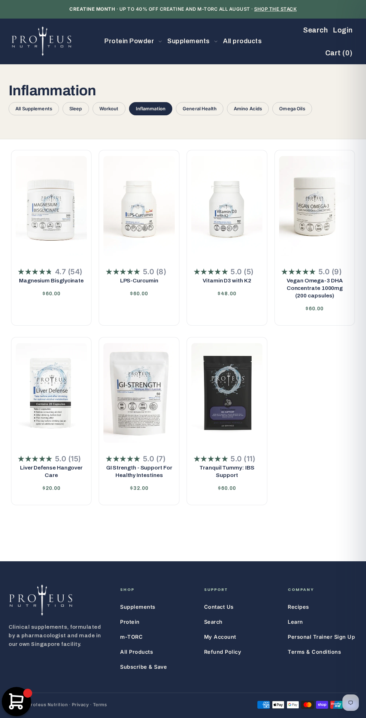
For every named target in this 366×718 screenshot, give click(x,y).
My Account (220, 637)
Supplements (137, 607)
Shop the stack (275, 9)
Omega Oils (292, 108)
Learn (295, 622)
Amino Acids (248, 108)
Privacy (80, 704)
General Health (200, 108)
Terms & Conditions (314, 652)
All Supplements (33, 108)
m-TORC (131, 637)
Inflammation (151, 108)
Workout (109, 108)
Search (213, 622)
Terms (100, 704)
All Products (136, 652)
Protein (130, 622)
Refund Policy (223, 652)
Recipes (298, 607)
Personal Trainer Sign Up (321, 637)
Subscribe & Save (143, 667)
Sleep (75, 108)
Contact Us (219, 607)
